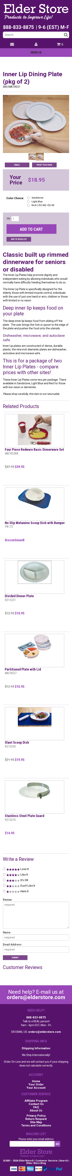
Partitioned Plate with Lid (23, 671)
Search (63, 1160)
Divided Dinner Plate (19, 598)
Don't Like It (27, 885)
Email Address (12, 944)
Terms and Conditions (36, 1125)
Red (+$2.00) (42, 205)
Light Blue (37, 201)
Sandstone (37, 198)
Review (7, 899)
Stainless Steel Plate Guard (24, 818)
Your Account (36, 1087)
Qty (8, 218)
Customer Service (46, 1160)
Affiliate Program (36, 1100)
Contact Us (36, 1104)
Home (36, 1081)
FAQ (36, 1107)
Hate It (24, 891)
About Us (36, 1110)
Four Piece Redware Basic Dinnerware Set (34, 451)
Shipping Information (36, 1048)
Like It (24, 874)
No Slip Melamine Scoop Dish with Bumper (35, 525)
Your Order (36, 1084)
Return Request (36, 1119)
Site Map (36, 1122)
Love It (24, 869)
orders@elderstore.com (36, 997)
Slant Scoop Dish (17, 744)
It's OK (24, 880)
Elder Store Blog (36, 1163)
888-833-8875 (36, 1017)
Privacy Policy (36, 1115)
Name (6, 932)
